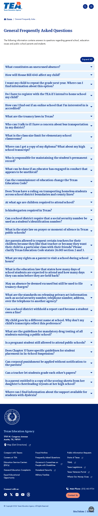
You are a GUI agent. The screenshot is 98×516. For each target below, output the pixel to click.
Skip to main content (9, 2)
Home (9, 19)
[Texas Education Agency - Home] (13, 6)
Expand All (87, 59)
